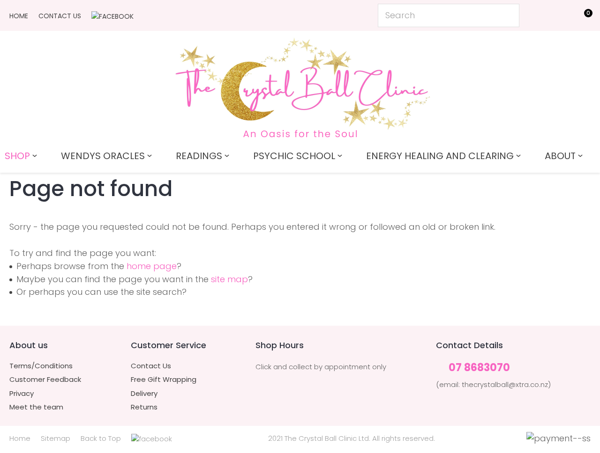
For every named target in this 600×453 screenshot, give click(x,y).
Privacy (21, 393)
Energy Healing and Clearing (440, 155)
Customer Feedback (45, 379)
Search (508, 15)
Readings (199, 155)
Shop (17, 155)
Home (18, 16)
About (560, 155)
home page (152, 266)
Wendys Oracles (103, 155)
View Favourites (560, 17)
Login (539, 15)
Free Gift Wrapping (163, 379)
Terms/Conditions (41, 366)
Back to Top (101, 438)
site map (229, 279)
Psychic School (294, 155)
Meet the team (36, 407)
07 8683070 (479, 368)
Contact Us (59, 16)
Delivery (144, 393)
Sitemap (55, 438)
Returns (144, 407)
